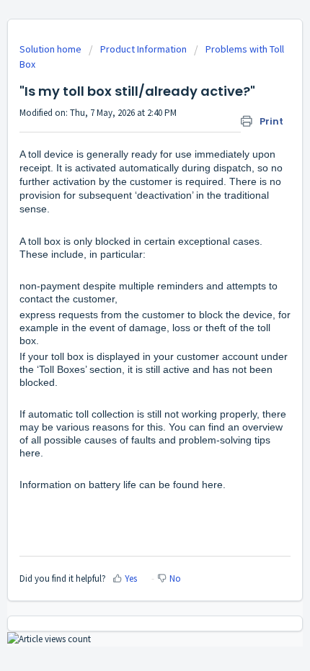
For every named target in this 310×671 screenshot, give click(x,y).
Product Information (143, 48)
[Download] (128, 324)
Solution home (51, 48)
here (29, 453)
